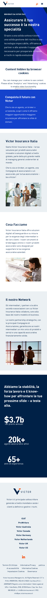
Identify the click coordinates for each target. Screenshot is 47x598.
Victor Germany (23, 534)
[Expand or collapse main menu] (42, 4)
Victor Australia (23, 526)
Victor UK (23, 543)
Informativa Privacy (28, 565)
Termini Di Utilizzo (9, 565)
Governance (32, 571)
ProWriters (23, 522)
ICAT (23, 518)
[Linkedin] (23, 556)
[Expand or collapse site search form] (37, 4)
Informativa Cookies (30, 568)
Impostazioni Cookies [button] (16, 571)
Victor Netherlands (23, 539)
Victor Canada (23, 530)
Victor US (23, 547)
